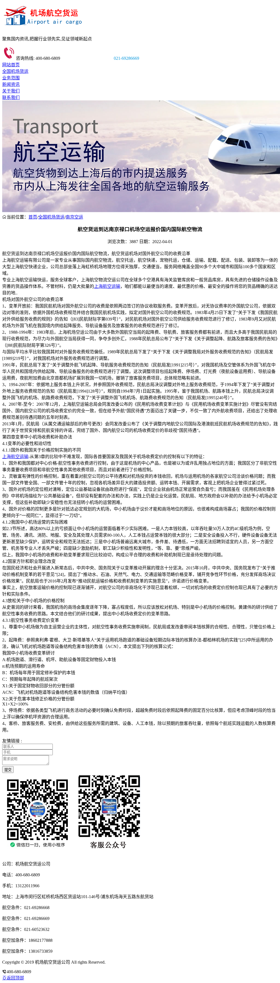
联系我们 (11, 97)
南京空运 (74, 217)
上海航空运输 (107, 286)
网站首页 (11, 64)
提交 (7, 770)
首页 (32, 217)
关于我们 (11, 91)
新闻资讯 (11, 84)
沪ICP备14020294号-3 (127, 962)
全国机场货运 (15, 71)
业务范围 (11, 78)
